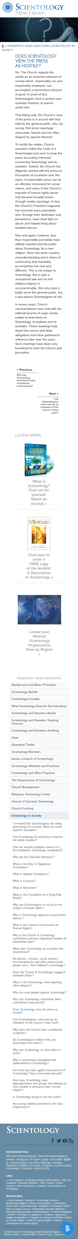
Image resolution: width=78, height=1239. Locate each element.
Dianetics (30, 1200)
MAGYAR (46, 1162)
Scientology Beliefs (24, 692)
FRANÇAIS (22, 1159)
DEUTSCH (34, 1162)
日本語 (44, 1159)
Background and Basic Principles (33, 684)
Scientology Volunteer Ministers (48, 1209)
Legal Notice (60, 1234)
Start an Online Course (18, 1209)
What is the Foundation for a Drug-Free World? (37, 896)
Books (50, 1183)
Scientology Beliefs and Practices (42, 1180)
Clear (14, 737)
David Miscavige (28, 1206)
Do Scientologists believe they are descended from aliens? (34, 1041)
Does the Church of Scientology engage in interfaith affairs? (39, 974)
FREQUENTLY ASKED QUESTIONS (29, 46)
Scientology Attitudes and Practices (35, 766)
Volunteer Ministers (28, 1183)
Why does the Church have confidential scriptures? (37, 1031)
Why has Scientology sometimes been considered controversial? (37, 1001)
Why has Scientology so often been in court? (36, 1051)
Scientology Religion (16, 1203)
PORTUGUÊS (41, 1168)
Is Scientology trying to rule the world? (37, 1097)
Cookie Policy (28, 1234)
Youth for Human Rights (39, 1220)
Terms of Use (45, 1234)
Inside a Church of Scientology (32, 758)
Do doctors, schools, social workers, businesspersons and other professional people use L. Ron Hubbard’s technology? (39, 962)
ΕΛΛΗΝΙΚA (13, 1168)
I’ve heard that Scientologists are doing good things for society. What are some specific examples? (37, 827)
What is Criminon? (24, 881)
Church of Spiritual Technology (32, 801)
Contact (41, 1186)
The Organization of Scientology (33, 780)
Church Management (25, 787)
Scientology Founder (25, 699)
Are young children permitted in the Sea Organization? (37, 1105)
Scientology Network (47, 1200)
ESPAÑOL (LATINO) (30, 1165)
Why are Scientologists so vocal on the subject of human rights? (37, 906)
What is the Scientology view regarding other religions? (37, 984)
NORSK (57, 1162)
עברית (34, 1159)
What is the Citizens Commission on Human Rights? (35, 926)
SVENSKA (11, 1165)
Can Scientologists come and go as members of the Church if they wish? (36, 1021)
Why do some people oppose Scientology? (39, 992)
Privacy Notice (11, 1234)
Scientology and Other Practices (33, 773)
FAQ (42, 1183)
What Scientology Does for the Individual (39, 706)
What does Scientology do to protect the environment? (38, 950)
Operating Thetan (23, 744)
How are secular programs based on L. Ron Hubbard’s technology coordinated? (38, 848)
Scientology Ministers (26, 752)
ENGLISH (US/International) (21, 1156)
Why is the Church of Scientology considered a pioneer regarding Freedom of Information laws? (39, 938)
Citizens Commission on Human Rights (34, 1221)
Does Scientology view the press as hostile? (35, 1011)
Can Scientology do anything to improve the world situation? (38, 838)
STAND (11, 1214)
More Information (26, 1186)
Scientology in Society (26, 815)
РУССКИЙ (56, 1159)
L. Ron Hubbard (14, 1180)
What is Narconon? (25, 887)
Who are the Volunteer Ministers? (33, 857)
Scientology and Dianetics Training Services (34, 722)
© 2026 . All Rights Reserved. (37, 1232)
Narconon (60, 1214)
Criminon (48, 1214)
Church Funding (22, 808)
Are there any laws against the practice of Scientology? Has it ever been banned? (39, 1072)
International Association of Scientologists (27, 1211)
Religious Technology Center (30, 794)
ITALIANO (26, 1168)
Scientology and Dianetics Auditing (35, 730)
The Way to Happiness (30, 1214)
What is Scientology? (40, 1203)
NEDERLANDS (19, 1162)
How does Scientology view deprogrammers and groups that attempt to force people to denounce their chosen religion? (39, 1085)
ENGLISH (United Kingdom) (52, 1156)
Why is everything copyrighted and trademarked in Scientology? (34, 1061)
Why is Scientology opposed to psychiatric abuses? (39, 916)
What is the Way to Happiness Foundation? (32, 865)
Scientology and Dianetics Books (33, 713)
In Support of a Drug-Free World (45, 1217)
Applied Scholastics (16, 1217)
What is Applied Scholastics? (31, 874)
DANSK (10, 1159)
